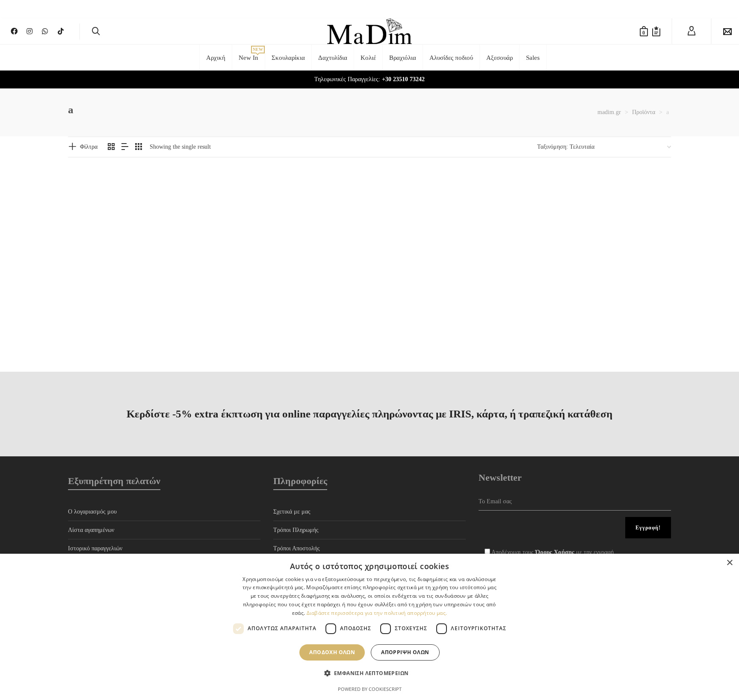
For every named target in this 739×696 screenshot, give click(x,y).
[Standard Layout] (111, 147)
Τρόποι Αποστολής (296, 548)
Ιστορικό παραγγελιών (95, 548)
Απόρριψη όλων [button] (405, 652)
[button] (87, 265)
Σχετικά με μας (291, 511)
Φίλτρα (89, 147)
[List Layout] (125, 147)
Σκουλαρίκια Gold (92, 298)
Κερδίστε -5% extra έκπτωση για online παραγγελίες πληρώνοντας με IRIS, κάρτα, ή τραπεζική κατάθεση (369, 414)
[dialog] (369, 625)
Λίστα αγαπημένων (91, 530)
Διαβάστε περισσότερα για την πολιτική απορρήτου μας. (377, 613)
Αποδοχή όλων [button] (332, 652)
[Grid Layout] (138, 147)
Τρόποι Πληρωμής (296, 530)
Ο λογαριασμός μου (92, 511)
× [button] (729, 563)
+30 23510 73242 (403, 79)
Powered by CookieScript (370, 689)
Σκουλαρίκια (83, 307)
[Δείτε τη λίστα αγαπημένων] (656, 31)
